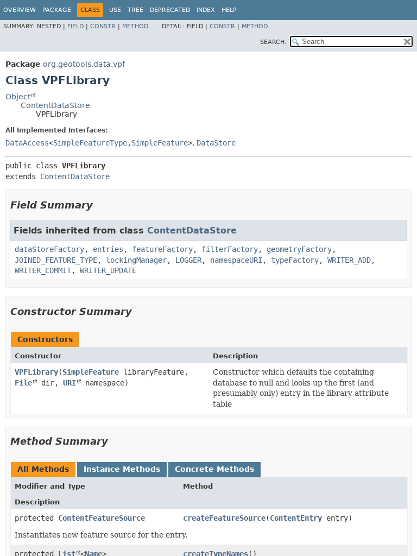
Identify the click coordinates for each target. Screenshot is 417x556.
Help (229, 10)
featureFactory (162, 249)
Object (17, 96)
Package (56, 10)
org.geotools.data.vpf (84, 64)
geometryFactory (299, 249)
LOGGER (188, 260)
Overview (19, 10)
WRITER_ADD (349, 260)
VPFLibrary (36, 372)
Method (135, 26)
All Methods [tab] (43, 469)
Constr (103, 26)
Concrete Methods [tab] (214, 469)
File (23, 382)
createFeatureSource (224, 518)
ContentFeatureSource (101, 518)
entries (108, 249)
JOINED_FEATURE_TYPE (56, 260)
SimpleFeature (159, 142)
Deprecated (170, 10)
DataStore (216, 142)
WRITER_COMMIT (43, 270)
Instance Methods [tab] (122, 469)
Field (75, 26)
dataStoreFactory (49, 249)
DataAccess (27, 142)
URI (69, 382)
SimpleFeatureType (90, 142)
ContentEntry (296, 518)
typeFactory (295, 260)
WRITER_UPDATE (108, 270)
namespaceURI (236, 260)
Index (206, 10)
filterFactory (229, 249)
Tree (135, 10)
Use (115, 10)
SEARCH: (273, 42)
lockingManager (136, 260)
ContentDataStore (55, 105)
